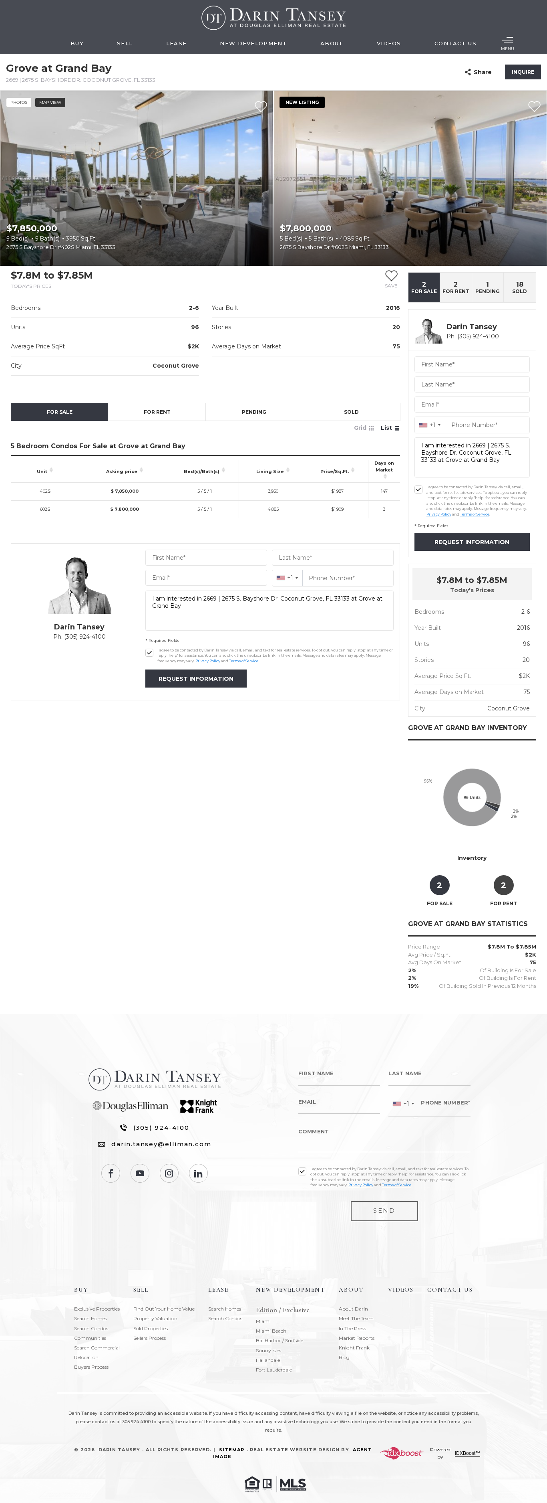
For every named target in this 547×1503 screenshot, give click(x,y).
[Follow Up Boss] (149, 653)
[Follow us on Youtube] (140, 1173)
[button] (391, 279)
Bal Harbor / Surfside (279, 1340)
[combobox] (287, 578)
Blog (344, 1357)
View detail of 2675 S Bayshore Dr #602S (410, 178)
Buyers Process (91, 1366)
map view (50, 102)
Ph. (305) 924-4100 (79, 636)
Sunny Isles (268, 1350)
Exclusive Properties (97, 1308)
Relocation (86, 1357)
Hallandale (268, 1360)
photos (18, 102)
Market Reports (356, 1338)
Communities (90, 1338)
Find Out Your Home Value (164, 1308)
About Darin (353, 1308)
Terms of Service (243, 661)
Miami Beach (271, 1330)
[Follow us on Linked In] (198, 1173)
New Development (253, 43)
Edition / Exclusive (283, 1310)
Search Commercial (97, 1347)
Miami (263, 1321)
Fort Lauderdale (274, 1369)
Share (483, 72)
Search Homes (90, 1318)
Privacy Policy (207, 661)
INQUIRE (523, 72)
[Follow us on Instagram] (169, 1173)
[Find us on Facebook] (110, 1173)
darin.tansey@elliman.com (161, 1144)
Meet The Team (356, 1318)
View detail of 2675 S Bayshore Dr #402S (137, 178)
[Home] (273, 18)
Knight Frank (354, 1347)
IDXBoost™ (467, 1453)
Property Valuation (155, 1318)
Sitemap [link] (232, 1449)
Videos (389, 43)
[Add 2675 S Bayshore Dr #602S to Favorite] (534, 107)
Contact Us (455, 43)
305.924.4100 (136, 1421)
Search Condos (91, 1328)
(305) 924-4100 (161, 1127)
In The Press (352, 1328)
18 (519, 287)
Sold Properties (150, 1328)
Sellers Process (149, 1338)
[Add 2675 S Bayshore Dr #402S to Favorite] (261, 107)
